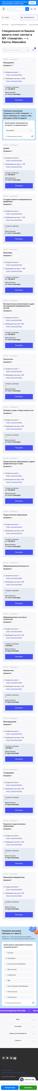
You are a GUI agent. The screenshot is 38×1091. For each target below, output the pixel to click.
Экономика (7, 253)
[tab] (10, 17)
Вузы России (5, 24)
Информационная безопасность (16, 566)
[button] (19, 1020)
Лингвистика (8, 670)
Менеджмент (8, 63)
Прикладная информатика (14, 877)
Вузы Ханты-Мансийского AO (19, 24)
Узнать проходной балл (14, 75)
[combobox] (17, 9)
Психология (8, 359)
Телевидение (8, 773)
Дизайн (6, 148)
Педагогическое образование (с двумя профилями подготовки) (19, 463)
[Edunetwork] (4, 9)
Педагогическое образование (15, 515)
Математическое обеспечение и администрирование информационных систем (19, 306)
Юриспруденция (9, 722)
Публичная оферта (7, 1070)
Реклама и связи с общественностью (18, 410)
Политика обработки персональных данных (13, 1072)
